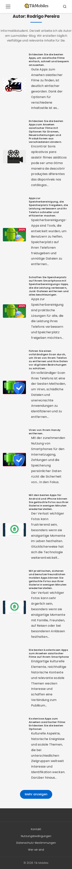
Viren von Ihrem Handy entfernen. (44, 431)
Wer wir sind (36, 850)
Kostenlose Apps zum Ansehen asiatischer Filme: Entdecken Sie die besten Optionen (47, 724)
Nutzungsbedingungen (36, 836)
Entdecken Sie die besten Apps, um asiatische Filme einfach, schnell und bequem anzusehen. (49, 60)
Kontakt (36, 829)
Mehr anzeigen (36, 794)
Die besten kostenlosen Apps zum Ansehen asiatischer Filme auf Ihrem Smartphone (49, 653)
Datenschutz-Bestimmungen (36, 843)
